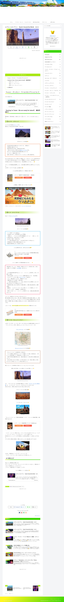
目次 (22, 74)
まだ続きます (10, 87)
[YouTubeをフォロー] (22, 512)
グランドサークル (19, 329)
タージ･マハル (13, 215)
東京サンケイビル (23, 150)
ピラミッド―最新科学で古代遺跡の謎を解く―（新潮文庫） (25, 175)
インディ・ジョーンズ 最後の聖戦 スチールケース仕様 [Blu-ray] (25, 423)
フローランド (52, 35)
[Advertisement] (32, 13)
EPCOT (12, 486)
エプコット (7, 486)
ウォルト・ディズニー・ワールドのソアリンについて (18, 77)
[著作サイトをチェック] (19, 512)
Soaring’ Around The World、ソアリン (19, 486)
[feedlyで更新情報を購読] (24, 512)
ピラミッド (16, 124)
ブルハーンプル (22, 277)
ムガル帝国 (19, 268)
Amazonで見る (19, 177)
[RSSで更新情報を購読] (26, 512)
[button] (34, 47)
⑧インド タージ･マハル (14, 83)
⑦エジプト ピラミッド (14, 81)
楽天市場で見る (28, 177)
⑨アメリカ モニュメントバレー (15, 85)
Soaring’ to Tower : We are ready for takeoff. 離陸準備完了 (19, 80)
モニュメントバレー (19, 348)
